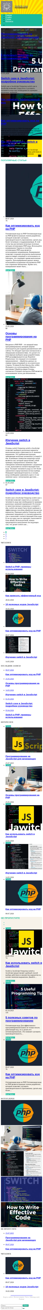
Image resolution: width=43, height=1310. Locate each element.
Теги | (27, 1297)
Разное (21, 1299)
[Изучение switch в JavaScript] (24, 405)
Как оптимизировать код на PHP (23, 631)
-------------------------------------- (21, 1295)
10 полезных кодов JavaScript (22, 604)
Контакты (9, 21)
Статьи (8, 19)
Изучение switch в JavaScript (18, 442)
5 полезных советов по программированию (17, 57)
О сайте (9, 17)
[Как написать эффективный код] (24, 583)
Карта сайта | (8, 1297)
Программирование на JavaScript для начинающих (20, 35)
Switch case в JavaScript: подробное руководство (18, 80)
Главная (9, 15)
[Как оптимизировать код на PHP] (24, 191)
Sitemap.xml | (35, 1297)
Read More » (10, 270)
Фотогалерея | (19, 1297)
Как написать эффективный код (23, 595)
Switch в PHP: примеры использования (18, 568)
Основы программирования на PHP (21, 336)
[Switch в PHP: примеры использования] (24, 554)
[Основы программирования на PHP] (24, 298)
